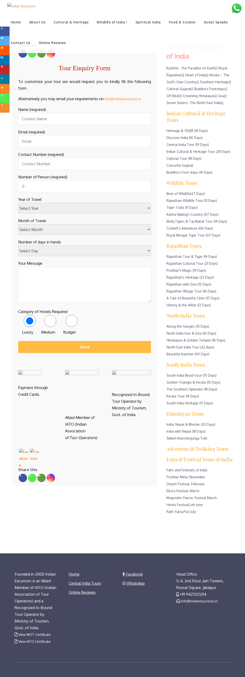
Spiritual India (148, 22)
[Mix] (5, 89)
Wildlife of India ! (112, 22)
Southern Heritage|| (215, 82)
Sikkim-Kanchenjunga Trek (187, 438)
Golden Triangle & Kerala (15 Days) (193, 382)
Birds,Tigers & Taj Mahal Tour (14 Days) (197, 221)
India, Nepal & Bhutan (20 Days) (191, 424)
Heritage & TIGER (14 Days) (187, 131)
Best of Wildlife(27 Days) (186, 194)
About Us (37, 22)
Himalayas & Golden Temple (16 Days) (196, 340)
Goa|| (222, 96)
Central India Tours (85, 583)
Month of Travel (32, 220)
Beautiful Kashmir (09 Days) (188, 354)
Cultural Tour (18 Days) (184, 158)
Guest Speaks (216, 22)
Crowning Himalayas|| (200, 96)
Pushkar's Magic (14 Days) (186, 270)
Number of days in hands (39, 242)
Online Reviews (52, 43)
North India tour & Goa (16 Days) (191, 333)
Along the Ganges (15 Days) (188, 326)
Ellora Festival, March (183, 491)
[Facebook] (23, 53)
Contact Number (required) (41, 154)
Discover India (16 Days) (185, 138)
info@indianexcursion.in (123, 99)
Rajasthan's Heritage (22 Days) (190, 277)
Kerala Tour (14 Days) (183, 396)
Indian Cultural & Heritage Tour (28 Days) (198, 151)
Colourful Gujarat (180, 165)
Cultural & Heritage (71, 22)
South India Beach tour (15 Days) (192, 375)
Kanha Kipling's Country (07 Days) (192, 214)
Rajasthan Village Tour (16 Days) (191, 291)
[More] (5, 108)
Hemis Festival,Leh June (185, 505)
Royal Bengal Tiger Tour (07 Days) (193, 235)
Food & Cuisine (182, 22)
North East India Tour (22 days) (190, 347)
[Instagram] (51, 53)
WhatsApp (135, 583)
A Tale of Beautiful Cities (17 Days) (193, 298)
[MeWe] (5, 79)
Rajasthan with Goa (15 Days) (189, 284)
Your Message (30, 263)
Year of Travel (30, 199)
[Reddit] (5, 50)
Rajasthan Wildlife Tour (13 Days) (192, 200)
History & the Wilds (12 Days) (189, 305)
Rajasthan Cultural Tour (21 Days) (192, 263)
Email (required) (31, 132)
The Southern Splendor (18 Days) (192, 389)
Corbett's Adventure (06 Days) (190, 228)
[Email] (41, 53)
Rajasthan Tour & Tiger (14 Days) (192, 256)
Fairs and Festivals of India (187, 470)
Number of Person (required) (42, 177)
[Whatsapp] (32, 53)
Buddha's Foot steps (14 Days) (189, 172)
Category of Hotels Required (42, 311)
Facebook (134, 574)
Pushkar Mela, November (186, 477)
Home (16, 22)
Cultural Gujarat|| (180, 89)
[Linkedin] (5, 60)
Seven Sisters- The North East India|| (195, 103)
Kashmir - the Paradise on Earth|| (192, 68)
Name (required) (32, 109)
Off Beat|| (174, 96)
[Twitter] (5, 41)
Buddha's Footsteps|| (210, 89)
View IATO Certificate (34, 641)
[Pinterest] (5, 69)
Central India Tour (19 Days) (188, 145)
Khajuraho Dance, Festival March (192, 498)
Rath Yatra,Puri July (181, 512)
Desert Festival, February (186, 484)
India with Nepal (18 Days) (186, 431)
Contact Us (20, 43)
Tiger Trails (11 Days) (182, 207)
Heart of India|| (197, 75)
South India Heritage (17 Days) (190, 403)
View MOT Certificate (34, 635)
